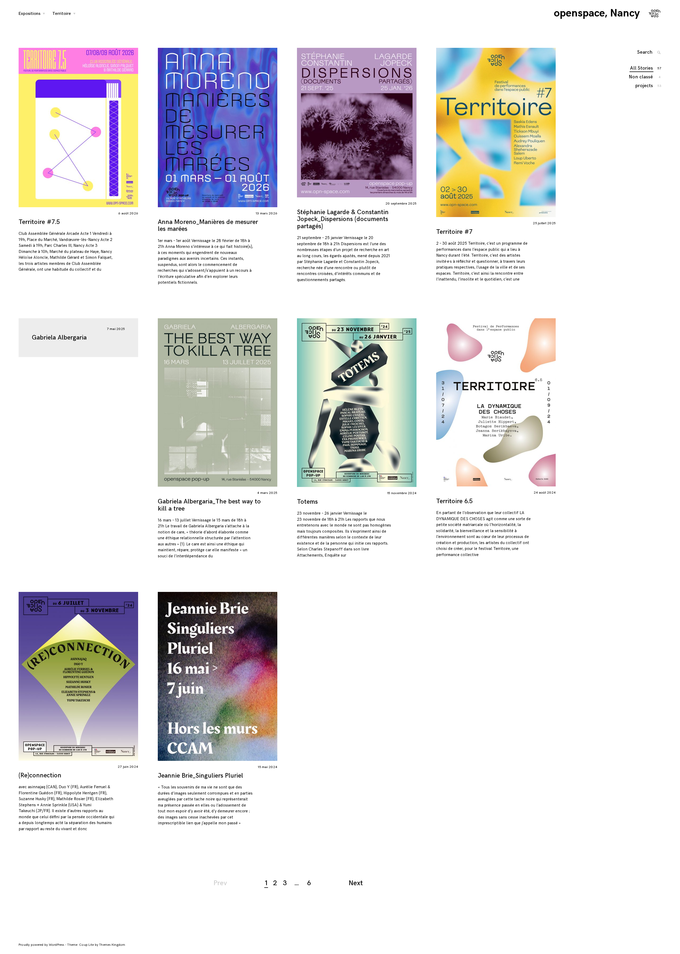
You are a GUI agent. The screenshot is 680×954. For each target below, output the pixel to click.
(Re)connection (40, 775)
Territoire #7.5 (39, 222)
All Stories (641, 68)
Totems (307, 502)
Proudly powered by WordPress (42, 945)
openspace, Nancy (597, 13)
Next (356, 883)
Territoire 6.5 (454, 501)
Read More (13, 127)
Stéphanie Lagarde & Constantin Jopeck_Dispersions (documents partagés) (343, 219)
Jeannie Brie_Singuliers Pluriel (200, 775)
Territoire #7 (454, 232)
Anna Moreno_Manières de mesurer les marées (208, 225)
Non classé (641, 77)
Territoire (61, 13)
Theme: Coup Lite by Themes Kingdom (96, 945)
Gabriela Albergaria (59, 337)
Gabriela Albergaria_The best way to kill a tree (209, 505)
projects (644, 85)
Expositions (29, 13)
